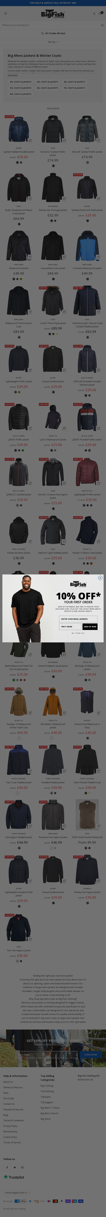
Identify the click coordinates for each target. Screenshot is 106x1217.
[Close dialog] (100, 578)
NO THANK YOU (78, 633)
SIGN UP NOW (90, 626)
